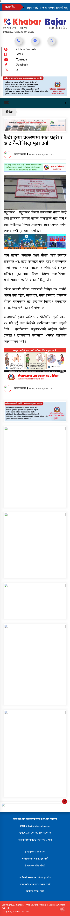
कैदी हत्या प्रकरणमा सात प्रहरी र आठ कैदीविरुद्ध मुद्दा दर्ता (33, 140)
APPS (19, 55)
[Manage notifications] (62, 908)
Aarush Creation (21, 912)
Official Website (26, 49)
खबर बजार (20, 154)
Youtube (21, 60)
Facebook (22, 65)
